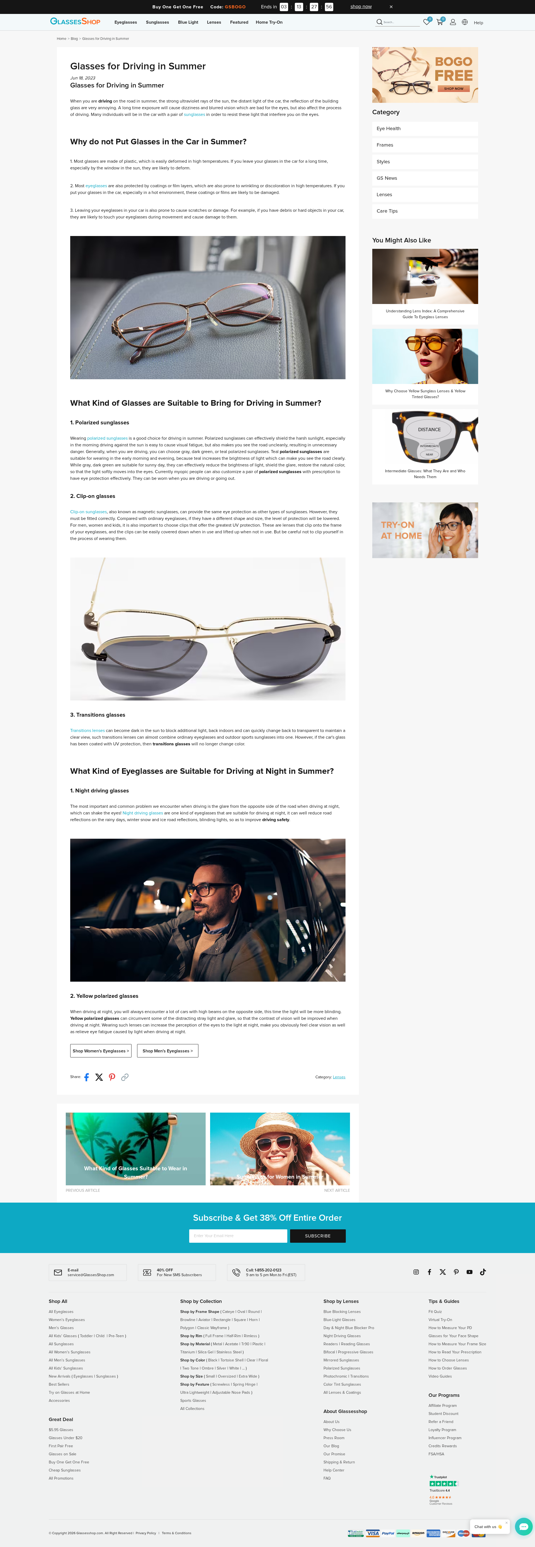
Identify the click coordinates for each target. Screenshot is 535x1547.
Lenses (339, 1077)
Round (254, 1312)
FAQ (327, 1478)
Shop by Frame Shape (199, 1312)
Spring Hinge (244, 1385)
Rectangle (222, 1320)
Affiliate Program (443, 1406)
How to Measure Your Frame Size (457, 1344)
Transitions (359, 1376)
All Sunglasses (61, 1344)
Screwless (221, 1385)
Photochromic (335, 1376)
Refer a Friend (441, 1422)
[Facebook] (88, 1077)
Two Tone (190, 1368)
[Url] (127, 1077)
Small (210, 1376)
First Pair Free (61, 1446)
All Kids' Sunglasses (66, 1368)
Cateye (228, 1312)
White (234, 1368)
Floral (263, 1360)
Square (240, 1320)
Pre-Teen (116, 1336)
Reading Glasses (355, 1344)
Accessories (59, 1401)
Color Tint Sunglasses (342, 1385)
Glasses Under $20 (65, 1438)
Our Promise (334, 1454)
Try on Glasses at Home (69, 1393)
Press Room (334, 1438)
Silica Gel (205, 1352)
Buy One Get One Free (69, 1462)
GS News (387, 178)
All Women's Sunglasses (70, 1352)
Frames (385, 145)
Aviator (204, 1320)
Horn (253, 1320)
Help (478, 23)
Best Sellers (59, 1385)
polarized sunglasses (107, 438)
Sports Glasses (193, 1401)
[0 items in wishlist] (428, 24)
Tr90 (245, 1344)
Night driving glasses (143, 813)
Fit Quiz (435, 1312)
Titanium (187, 1352)
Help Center (334, 1470)
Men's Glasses (61, 1328)
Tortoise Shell (232, 1360)
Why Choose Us (337, 1430)
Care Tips (387, 211)
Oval (241, 1312)
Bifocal (329, 1352)
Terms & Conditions (176, 1533)
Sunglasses (106, 1376)
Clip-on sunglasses (88, 512)
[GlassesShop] (75, 20)
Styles (383, 161)
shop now (361, 6)
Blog (74, 39)
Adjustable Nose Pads (231, 1393)
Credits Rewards (443, 1446)
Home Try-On (269, 22)
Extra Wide (248, 1376)
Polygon (187, 1328)
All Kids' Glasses (63, 1336)
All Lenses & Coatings (342, 1393)
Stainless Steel (229, 1352)
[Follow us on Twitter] (442, 1272)
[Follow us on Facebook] (429, 1272)
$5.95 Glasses (61, 1430)
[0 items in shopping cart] (441, 24)
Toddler (86, 1336)
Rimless (250, 1336)
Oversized (227, 1376)
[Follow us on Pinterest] (456, 1272)
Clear (251, 1360)
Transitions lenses (87, 730)
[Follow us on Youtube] (469, 1272)
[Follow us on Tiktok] (483, 1272)
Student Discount (443, 1414)
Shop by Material (195, 1344)
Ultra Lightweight (194, 1393)
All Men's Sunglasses (67, 1360)
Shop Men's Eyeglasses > (168, 1051)
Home (61, 39)
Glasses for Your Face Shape (453, 1336)
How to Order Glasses (448, 1368)
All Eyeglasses (61, 1312)
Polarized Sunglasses (342, 1368)
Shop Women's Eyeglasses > (101, 1051)
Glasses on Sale (62, 1454)
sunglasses (194, 114)
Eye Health (389, 128)
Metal (217, 1344)
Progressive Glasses (355, 1352)
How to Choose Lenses (449, 1360)
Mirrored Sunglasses (341, 1360)
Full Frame (214, 1336)
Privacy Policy (146, 1533)
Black (212, 1360)
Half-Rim (234, 1336)
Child (101, 1336)
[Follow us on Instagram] (416, 1272)
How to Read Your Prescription (455, 1352)
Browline (187, 1320)
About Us (332, 1422)
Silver (221, 1368)
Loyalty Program (442, 1430)
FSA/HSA (436, 1454)
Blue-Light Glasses (340, 1320)
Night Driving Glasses (342, 1336)
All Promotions (61, 1478)
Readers (331, 1344)
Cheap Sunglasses (65, 1470)
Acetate (231, 1344)
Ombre (208, 1368)
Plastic (257, 1344)
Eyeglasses (83, 1376)
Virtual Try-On (440, 1320)
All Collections (192, 1409)
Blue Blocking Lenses (342, 1312)
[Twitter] (101, 1077)
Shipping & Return (339, 1462)
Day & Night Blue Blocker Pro (349, 1328)
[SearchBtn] (379, 22)
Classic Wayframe (212, 1328)
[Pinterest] (114, 1077)
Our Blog (331, 1446)
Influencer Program (445, 1438)
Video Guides (440, 1376)
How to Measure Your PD (450, 1328)
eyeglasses (96, 186)
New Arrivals (59, 1376)
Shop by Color (192, 1360)
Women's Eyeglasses (67, 1320)
